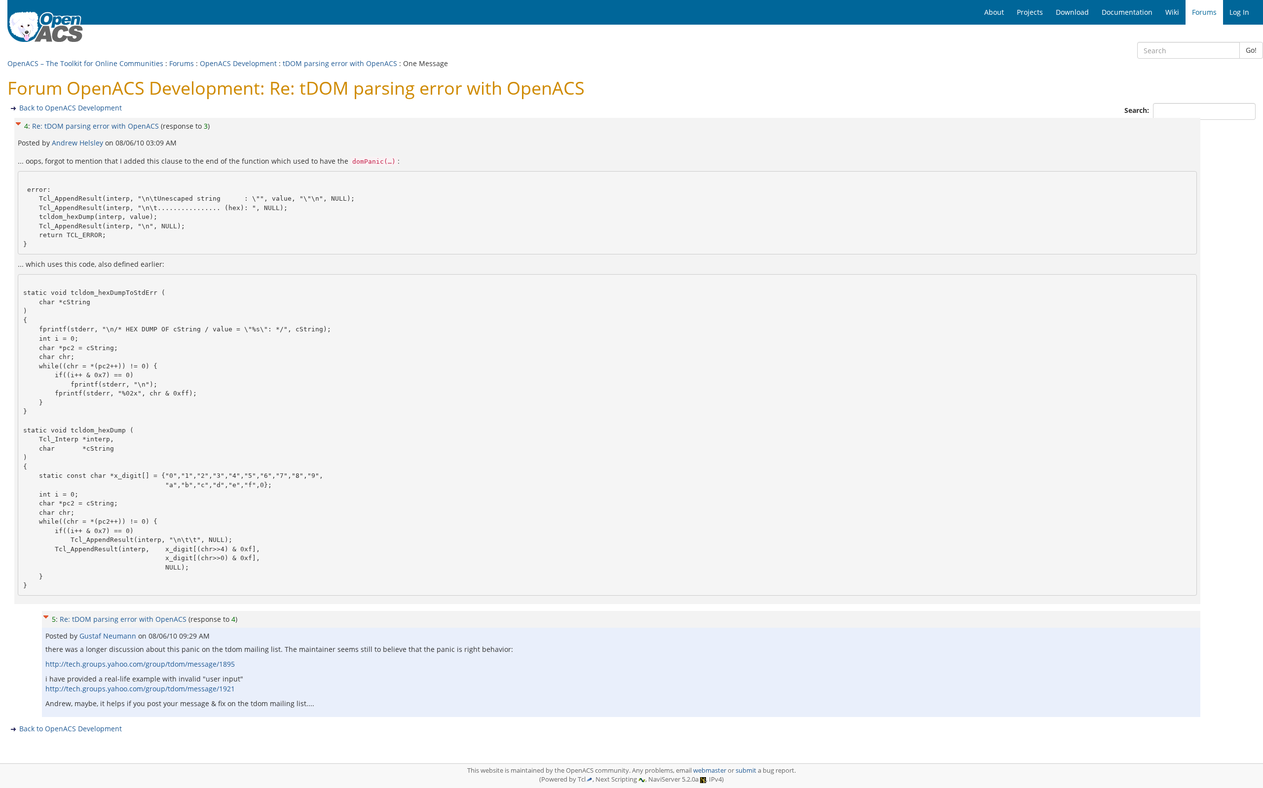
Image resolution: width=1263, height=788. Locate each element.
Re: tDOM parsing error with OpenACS (95, 126)
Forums (181, 63)
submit (746, 770)
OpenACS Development (238, 63)
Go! (1251, 50)
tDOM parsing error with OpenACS (340, 63)
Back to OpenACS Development (70, 107)
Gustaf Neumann (108, 636)
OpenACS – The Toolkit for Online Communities (85, 63)
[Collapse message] (18, 122)
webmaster (709, 770)
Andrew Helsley (78, 142)
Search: (1137, 110)
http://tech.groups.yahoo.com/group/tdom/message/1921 (140, 688)
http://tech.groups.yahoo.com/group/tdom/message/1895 (140, 664)
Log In (1239, 12)
